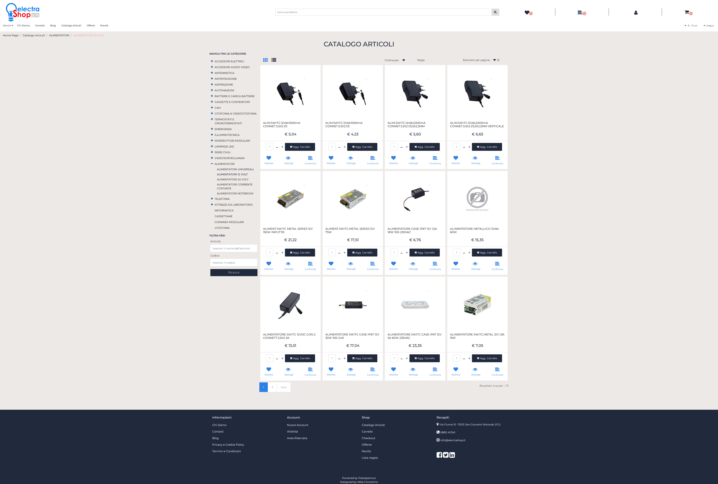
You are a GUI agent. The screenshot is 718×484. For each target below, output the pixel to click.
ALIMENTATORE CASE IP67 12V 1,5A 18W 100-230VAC (412, 230)
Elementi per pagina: (476, 60)
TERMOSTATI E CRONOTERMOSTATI (228, 121)
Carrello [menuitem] (367, 431)
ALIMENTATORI (59, 35)
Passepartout (367, 478)
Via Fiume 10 (470, 424)
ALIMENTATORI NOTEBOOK (235, 193)
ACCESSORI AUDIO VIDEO (232, 67)
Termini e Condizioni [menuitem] (226, 451)
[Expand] (212, 61)
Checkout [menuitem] (368, 438)
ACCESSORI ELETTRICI (229, 61)
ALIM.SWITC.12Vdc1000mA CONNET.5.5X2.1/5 (281, 124)
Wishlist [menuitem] (292, 431)
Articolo (215, 241)
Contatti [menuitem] (40, 25)
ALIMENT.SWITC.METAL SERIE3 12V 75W (350, 230)
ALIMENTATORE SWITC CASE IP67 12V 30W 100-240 (352, 336)
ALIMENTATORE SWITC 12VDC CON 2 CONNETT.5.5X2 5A (289, 336)
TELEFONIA (222, 199)
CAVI (218, 107)
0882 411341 (447, 432)
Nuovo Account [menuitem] (297, 425)
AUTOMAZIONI (224, 90)
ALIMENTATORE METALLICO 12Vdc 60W (474, 230)
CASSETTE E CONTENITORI (232, 102)
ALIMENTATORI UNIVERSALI (235, 169)
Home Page (10, 35)
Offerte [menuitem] (91, 25)
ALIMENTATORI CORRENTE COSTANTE (234, 186)
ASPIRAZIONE (224, 84)
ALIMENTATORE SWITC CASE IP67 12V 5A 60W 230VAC (414, 336)
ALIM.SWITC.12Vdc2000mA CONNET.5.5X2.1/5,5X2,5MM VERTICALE (477, 124)
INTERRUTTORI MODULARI (232, 140)
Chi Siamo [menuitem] (23, 25)
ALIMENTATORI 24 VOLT (232, 179)
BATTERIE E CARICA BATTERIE (234, 96)
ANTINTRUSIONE (226, 78)
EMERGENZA (223, 129)
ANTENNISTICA (224, 73)
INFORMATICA (224, 210)
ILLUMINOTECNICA (227, 135)
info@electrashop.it (453, 440)
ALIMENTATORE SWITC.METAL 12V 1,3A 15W (477, 336)
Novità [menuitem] (104, 25)
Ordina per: (392, 60)
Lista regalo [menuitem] (370, 457)
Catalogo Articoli (34, 35)
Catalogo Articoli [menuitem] (71, 25)
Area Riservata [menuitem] (297, 438)
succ (284, 387)
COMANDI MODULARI (229, 222)
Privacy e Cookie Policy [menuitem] (228, 444)
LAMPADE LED (224, 146)
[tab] (267, 60)
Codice (214, 255)
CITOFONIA (222, 228)
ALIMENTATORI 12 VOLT (88, 35)
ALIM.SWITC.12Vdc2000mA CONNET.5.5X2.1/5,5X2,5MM (407, 124)
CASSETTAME (223, 216)
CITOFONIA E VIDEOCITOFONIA (236, 113)
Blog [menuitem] (53, 25)
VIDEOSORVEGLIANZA (230, 158)
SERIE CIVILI (223, 152)
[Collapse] (212, 163)
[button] (495, 12)
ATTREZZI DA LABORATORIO (234, 204)
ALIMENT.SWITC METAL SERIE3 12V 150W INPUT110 (288, 230)
